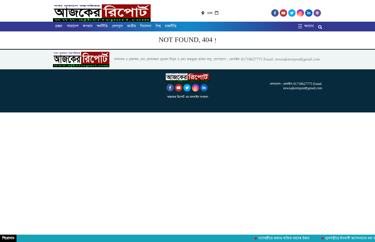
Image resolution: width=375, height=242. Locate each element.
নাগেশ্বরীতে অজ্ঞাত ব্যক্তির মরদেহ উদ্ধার (281, 238)
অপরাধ (87, 26)
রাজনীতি (170, 26)
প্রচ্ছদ (58, 26)
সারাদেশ (72, 26)
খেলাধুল (117, 26)
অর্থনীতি (102, 26)
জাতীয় (131, 26)
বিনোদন (145, 26)
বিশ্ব (158, 26)
